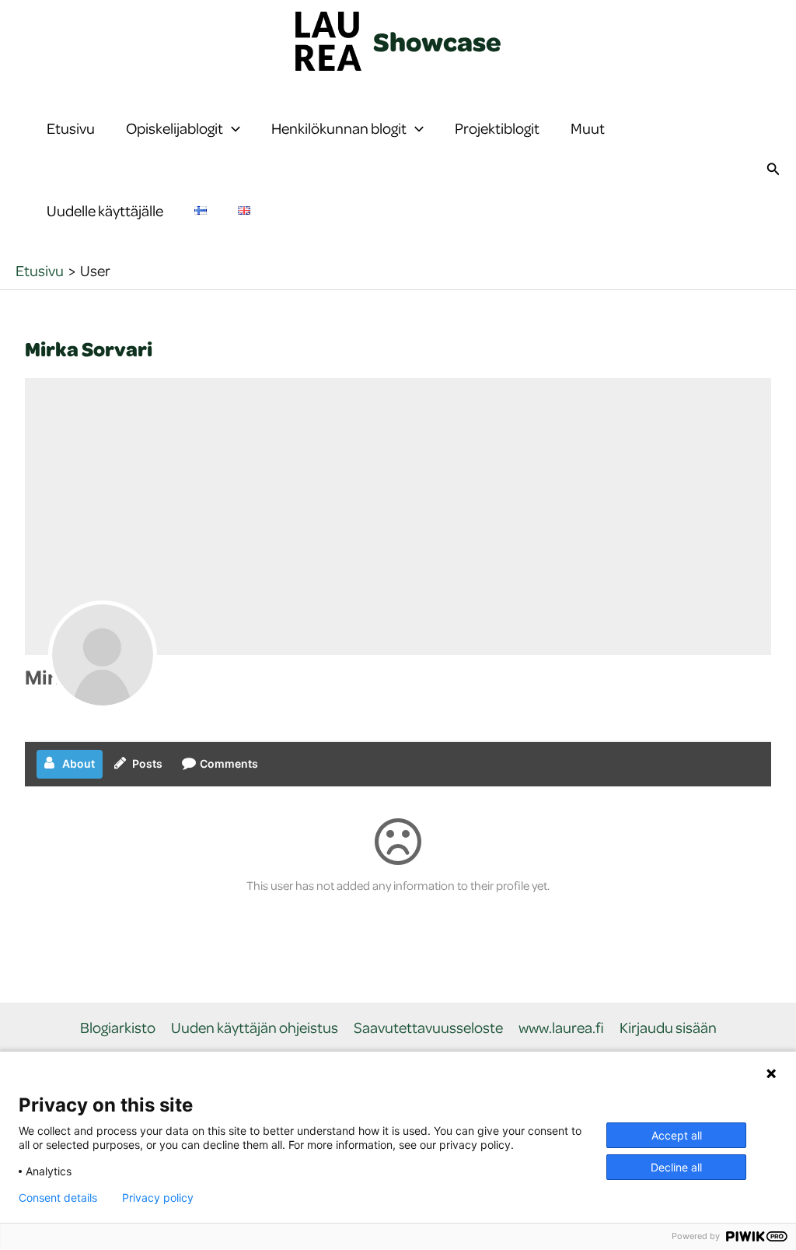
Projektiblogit (497, 127)
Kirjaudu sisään (668, 1028)
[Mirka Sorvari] (102, 654)
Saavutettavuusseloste (428, 1028)
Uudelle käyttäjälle (105, 210)
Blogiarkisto (117, 1028)
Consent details (58, 1198)
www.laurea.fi (561, 1028)
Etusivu (71, 127)
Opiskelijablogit (174, 127)
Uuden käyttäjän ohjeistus (254, 1028)
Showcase (437, 41)
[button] (231, 128)
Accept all (676, 1135)
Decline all (676, 1167)
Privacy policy (158, 1198)
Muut (588, 127)
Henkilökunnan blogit (339, 127)
